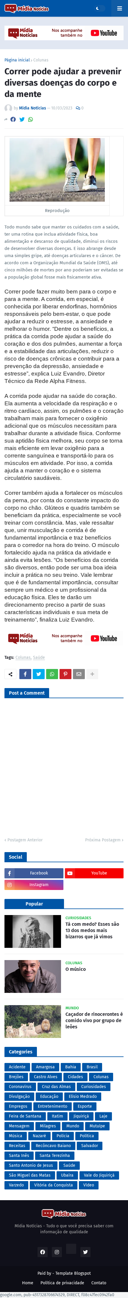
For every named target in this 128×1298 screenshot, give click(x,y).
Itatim (57, 1116)
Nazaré (39, 1135)
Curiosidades (93, 1086)
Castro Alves (45, 1076)
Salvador (89, 1145)
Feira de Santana (25, 1116)
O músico (75, 969)
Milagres (48, 1126)
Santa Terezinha (55, 1155)
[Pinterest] (65, 674)
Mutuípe (97, 1126)
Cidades (75, 1076)
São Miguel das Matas (30, 1175)
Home (27, 1282)
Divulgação (19, 1096)
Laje (103, 1116)
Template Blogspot (73, 1273)
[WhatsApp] (30, 119)
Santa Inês (19, 1155)
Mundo (72, 1126)
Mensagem (19, 1126)
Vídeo (88, 1185)
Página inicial (17, 60)
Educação (49, 1096)
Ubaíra (67, 1175)
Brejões (16, 1076)
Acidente (17, 1067)
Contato (98, 1282)
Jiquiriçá (81, 1116)
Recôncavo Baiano (53, 1145)
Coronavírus (20, 1086)
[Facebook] (13, 119)
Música (15, 1135)
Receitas (17, 1145)
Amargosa (45, 1067)
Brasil (92, 1067)
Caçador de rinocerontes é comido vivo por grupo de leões (94, 1020)
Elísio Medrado (83, 1096)
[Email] (79, 674)
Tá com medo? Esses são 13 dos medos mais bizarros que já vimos (92, 930)
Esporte (85, 1106)
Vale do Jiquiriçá (99, 1175)
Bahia (70, 1067)
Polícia (63, 1135)
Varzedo (16, 1185)
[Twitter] (22, 119)
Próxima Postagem (103, 840)
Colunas (41, 60)
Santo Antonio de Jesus (31, 1165)
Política (87, 1135)
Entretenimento (52, 1106)
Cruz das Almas (56, 1086)
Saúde (39, 658)
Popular (34, 904)
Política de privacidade (62, 1282)
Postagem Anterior (25, 840)
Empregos (18, 1106)
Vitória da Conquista (53, 1185)
